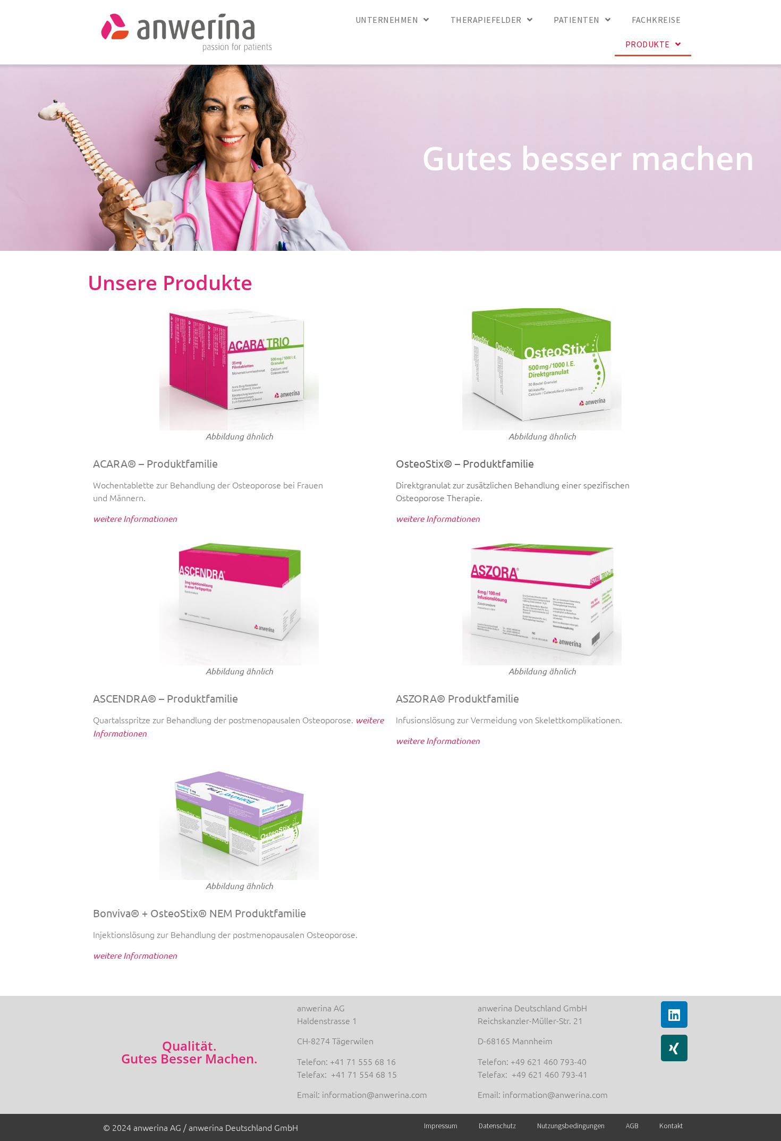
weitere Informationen (438, 518)
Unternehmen (387, 19)
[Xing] (674, 1048)
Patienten (577, 19)
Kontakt (671, 1125)
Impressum (440, 1125)
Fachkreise (656, 19)
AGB (632, 1125)
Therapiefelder (486, 19)
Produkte (647, 44)
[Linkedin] (674, 1014)
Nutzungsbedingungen (571, 1125)
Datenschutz (497, 1125)
